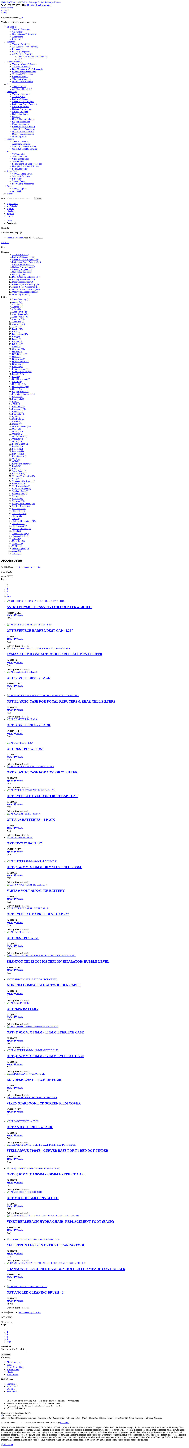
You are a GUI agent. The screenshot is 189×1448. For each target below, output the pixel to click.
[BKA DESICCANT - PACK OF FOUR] (26, 1074)
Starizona (18, 501)
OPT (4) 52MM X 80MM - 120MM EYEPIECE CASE (45, 1056)
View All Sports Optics (22, 174)
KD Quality (65, 1422)
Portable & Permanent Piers (24, 71)
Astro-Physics (20, 317)
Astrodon (18, 319)
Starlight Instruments (23, 503)
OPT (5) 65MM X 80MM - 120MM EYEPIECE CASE (45, 1032)
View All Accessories (21, 94)
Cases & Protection (20, 106)
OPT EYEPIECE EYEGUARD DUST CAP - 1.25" (42, 796)
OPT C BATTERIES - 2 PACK (29, 678)
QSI (16, 461)
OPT (16, 429)
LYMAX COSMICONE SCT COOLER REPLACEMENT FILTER (54, 654)
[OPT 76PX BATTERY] (18, 1003)
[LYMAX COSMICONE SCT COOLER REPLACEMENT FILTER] (38, 648)
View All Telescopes (21, 29)
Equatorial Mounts (20, 76)
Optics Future (19, 436)
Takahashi (19, 513)
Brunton (17, 341)
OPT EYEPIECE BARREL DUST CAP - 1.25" (40, 630)
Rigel (16, 466)
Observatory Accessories (23, 134)
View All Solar (18, 154)
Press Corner (12, 1374)
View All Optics (19, 189)
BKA (16, 332)
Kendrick (18, 406)
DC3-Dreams (19, 354)
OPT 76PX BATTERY (22, 1009)
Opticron (17, 434)
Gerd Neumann (21, 379)
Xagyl (16, 551)
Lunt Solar (18, 414)
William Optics (20, 548)
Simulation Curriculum (23, 481)
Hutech (17, 389)
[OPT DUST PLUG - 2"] (18, 932)
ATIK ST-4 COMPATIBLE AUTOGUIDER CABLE (44, 985)
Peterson (18, 451)
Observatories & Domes (22, 81)
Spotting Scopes (19, 181)
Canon (16, 346)
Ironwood (18, 399)
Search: (4, 198)
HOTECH (19, 384)
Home (9, 221)
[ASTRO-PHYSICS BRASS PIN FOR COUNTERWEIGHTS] (35, 601)
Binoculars (17, 179)
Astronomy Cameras (21, 144)
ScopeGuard (19, 471)
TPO (16, 538)
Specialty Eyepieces (21, 52)
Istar (15, 401)
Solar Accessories (20, 169)
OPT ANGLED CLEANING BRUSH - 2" (36, 1292)
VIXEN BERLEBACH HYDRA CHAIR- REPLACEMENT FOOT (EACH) (60, 1221)
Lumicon (17, 411)
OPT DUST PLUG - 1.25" (25, 749)
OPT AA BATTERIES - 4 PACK (30, 1127)
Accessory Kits (18, 96)
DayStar (17, 351)
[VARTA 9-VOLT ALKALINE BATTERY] (27, 885)
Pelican (17, 449)
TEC (16, 518)
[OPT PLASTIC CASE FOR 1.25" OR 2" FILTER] (30, 766)
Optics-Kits (17, 191)
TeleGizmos (19, 526)
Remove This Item (15, 238)
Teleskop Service (21, 528)
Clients (10, 1372)
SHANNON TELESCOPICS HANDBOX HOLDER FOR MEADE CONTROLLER (66, 1269)
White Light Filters (20, 159)
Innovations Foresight (23, 394)
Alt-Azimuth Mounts (21, 66)
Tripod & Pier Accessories (23, 129)
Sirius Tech (19, 483)
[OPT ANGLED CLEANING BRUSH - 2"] (27, 1286)
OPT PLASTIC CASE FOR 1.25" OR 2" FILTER (42, 772)
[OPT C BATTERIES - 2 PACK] (22, 672)
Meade (17, 424)
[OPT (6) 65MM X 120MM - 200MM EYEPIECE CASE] (33, 1168)
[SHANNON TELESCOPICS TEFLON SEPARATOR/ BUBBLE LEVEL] (41, 955)
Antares (17, 304)
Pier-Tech (18, 454)
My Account (12, 203)
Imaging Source (20, 391)
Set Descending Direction (30, 567)
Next (9, 596)
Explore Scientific (22, 371)
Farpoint (18, 374)
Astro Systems (20, 314)
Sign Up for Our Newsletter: (13, 1349)
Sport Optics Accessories (23, 184)
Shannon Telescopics (23, 476)
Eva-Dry (17, 366)
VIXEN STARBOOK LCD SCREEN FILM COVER (44, 1103)
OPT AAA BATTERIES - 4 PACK (31, 819)
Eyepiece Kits (18, 49)
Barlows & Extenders (21, 99)
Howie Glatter (20, 386)
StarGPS (17, 498)
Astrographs (17, 37)
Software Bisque (21, 488)
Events (10, 194)
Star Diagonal (19, 493)
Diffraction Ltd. (20, 361)
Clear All (5, 242)
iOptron (17, 396)
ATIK (16, 327)
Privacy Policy (13, 1369)
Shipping (11, 1389)
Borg (16, 336)
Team (9, 1364)
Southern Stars (20, 491)
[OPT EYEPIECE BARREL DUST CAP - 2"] (28, 908)
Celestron (18, 349)
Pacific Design (20, 444)
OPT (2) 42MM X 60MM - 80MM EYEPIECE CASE (44, 867)
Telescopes (11, 27)
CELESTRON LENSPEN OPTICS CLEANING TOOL (46, 1245)
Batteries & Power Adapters (24, 104)
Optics (9, 186)
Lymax (16, 416)
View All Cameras (20, 141)
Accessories (12, 91)
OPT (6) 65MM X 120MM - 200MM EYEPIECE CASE (46, 1174)
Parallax (17, 446)
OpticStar (18, 439)
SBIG (16, 469)
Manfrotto (18, 419)
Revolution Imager (22, 464)
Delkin (16, 356)
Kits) (20, 59)
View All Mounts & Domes (24, 64)
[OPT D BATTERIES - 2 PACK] (22, 719)
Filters (9, 84)
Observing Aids (19, 136)
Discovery (18, 364)
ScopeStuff (18, 474)
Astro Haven (20, 312)
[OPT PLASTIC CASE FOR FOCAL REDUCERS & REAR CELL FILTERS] (43, 695)
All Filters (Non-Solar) (22, 89)
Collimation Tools (20, 114)
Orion (17, 441)
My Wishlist (12, 206)
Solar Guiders (18, 161)
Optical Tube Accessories (23, 131)
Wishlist (19, 615)
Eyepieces (11, 42)
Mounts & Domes (14, 61)
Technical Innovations (24, 521)
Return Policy (13, 1391)
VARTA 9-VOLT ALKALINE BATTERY (36, 890)
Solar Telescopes (19, 156)
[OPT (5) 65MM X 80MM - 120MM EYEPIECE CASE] (32, 1026)
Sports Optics (12, 171)
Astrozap (18, 324)
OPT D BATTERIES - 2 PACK (29, 725)
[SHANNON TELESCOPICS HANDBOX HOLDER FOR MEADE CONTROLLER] (46, 1263)
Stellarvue (19, 508)
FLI (16, 376)
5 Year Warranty (20, 299)
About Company (14, 1362)
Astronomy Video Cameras (24, 146)
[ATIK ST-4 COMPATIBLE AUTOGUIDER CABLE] (32, 979)
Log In (10, 216)
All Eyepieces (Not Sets (22, 54)
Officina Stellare (21, 426)
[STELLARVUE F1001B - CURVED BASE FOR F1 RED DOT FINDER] (41, 1145)
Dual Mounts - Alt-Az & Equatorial (27, 69)
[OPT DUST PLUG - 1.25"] (20, 743)
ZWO (16, 553)
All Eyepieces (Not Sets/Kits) (25, 47)
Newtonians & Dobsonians (24, 34)
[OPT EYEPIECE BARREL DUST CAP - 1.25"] (29, 625)
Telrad (16, 531)
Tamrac (17, 516)
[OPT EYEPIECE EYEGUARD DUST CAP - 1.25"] (31, 790)
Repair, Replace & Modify (23, 126)
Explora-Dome (20, 369)
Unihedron (18, 541)
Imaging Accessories (21, 121)
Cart (11, 615)
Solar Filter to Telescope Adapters (27, 164)
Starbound (18, 496)
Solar (9, 151)
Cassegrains (17, 32)
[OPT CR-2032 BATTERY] (20, 837)
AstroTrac (18, 322)
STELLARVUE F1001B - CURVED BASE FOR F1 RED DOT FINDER (57, 1150)
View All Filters (19, 86)
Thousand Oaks (20, 536)
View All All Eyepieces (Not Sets (32, 57)
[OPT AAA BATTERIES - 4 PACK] (23, 814)
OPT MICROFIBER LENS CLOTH (33, 1198)
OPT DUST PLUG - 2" (23, 938)
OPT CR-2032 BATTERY (25, 843)
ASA (16, 309)
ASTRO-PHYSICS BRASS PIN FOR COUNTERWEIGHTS (49, 607)
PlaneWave (19, 456)
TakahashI (18, 511)
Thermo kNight (20, 533)
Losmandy (19, 409)
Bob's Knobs (20, 334)
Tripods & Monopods (21, 79)
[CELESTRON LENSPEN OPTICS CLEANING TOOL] (33, 1239)
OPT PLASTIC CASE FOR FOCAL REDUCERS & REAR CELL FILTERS (61, 701)
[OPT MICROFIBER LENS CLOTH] (24, 1192)
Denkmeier (18, 359)
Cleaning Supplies (20, 111)
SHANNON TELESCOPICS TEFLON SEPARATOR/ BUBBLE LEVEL (58, 961)
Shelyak (17, 478)
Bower (16, 339)
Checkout (11, 211)
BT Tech (17, 344)
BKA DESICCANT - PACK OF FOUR (34, 1080)
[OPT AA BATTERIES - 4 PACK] (23, 1121)
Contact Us (11, 1384)
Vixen (17, 543)
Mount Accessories (20, 124)
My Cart (10, 208)
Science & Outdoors (21, 176)
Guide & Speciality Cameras (24, 149)
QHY (16, 459)
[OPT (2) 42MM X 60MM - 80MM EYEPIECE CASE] (32, 861)
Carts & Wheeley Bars (22, 109)
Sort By (4, 567)
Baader (17, 329)
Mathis (16, 421)
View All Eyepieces (20, 44)
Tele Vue (18, 523)
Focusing (16, 116)
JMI (16, 404)
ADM (17, 302)
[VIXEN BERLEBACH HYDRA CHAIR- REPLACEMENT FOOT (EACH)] (43, 1216)
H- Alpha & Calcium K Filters (25, 166)
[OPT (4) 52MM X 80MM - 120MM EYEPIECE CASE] (32, 1050)
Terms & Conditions (15, 1367)
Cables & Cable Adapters (23, 101)
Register (10, 213)
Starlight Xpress (21, 506)
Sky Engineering (21, 486)
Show (3, 576)
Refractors (16, 39)
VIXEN (17, 546)
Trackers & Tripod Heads (23, 74)
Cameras (10, 139)
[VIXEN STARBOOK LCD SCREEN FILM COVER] (32, 1097)
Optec (17, 431)
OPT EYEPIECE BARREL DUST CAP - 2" (38, 914)
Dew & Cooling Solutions (23, 119)
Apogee (17, 307)
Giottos (17, 381)
